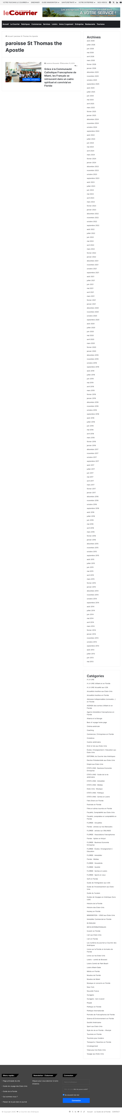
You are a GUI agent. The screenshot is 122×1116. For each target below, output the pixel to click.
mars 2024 (91, 155)
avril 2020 (90, 339)
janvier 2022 (91, 257)
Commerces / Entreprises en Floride (100, 734)
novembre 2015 (92, 548)
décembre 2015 (92, 544)
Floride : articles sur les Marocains (99, 827)
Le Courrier (15, 24)
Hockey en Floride (93, 911)
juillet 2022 (91, 233)
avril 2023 (90, 198)
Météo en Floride (93, 971)
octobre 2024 (92, 127)
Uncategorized (92, 1046)
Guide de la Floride (10, 1091)
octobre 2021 (92, 269)
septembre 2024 (93, 131)
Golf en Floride (92, 879)
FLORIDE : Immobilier (94, 855)
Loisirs (54, 24)
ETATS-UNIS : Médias (95, 785)
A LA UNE (90, 679)
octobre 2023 (92, 174)
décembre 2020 (93, 308)
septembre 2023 (93, 178)
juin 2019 (90, 379)
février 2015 (91, 583)
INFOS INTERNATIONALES (96, 927)
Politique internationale (95, 1011)
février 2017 (91, 489)
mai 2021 (90, 288)
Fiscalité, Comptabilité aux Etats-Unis (101, 812)
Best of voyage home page (97, 722)
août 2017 (90, 465)
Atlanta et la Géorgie (94, 718)
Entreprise (79, 24)
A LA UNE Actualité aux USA (97, 687)
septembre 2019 (93, 367)
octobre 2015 (92, 551)
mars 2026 (91, 60)
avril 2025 (90, 104)
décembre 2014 (92, 591)
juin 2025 (90, 96)
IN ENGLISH (91, 923)
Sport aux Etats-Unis (94, 1026)
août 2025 (90, 88)
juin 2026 (90, 49)
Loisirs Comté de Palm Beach (97, 963)
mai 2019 (90, 383)
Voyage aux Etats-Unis (95, 1054)
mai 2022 (90, 241)
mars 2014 (90, 626)
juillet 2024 (91, 139)
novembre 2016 (92, 500)
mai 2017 (90, 477)
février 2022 (91, 253)
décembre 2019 (92, 355)
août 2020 (90, 324)
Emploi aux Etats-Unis (95, 764)
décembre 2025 (93, 72)
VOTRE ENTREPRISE (86, 2)
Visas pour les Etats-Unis (96, 1050)
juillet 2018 (91, 422)
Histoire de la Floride (94, 903)
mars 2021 (90, 296)
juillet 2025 (91, 92)
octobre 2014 (92, 599)
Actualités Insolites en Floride (98, 695)
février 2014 (91, 630)
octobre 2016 (92, 504)
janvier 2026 (91, 68)
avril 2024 (90, 151)
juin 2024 (90, 143)
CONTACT (116, 1112)
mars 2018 (90, 438)
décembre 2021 (92, 261)
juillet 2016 (91, 516)
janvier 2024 (91, 162)
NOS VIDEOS (102, 2)
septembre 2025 (93, 84)
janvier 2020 (91, 351)
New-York (90, 987)
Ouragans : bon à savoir (95, 999)
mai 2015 (90, 571)
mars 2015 (90, 579)
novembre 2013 (92, 638)
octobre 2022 (92, 221)
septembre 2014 (93, 603)
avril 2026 (90, 56)
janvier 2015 (91, 587)
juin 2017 (90, 473)
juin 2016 (90, 520)
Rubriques (25, 24)
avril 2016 (90, 528)
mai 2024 (90, 147)
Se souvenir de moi (71, 1095)
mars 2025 (91, 107)
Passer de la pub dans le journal (15, 1102)
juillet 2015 (91, 563)
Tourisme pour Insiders (95, 1038)
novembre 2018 (92, 406)
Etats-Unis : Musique (95, 789)
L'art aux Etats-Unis (94, 935)
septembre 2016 (93, 508)
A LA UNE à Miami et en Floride (98, 683)
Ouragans (90, 995)
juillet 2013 (91, 654)
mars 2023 (91, 202)
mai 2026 (90, 52)
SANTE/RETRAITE (68, 2)
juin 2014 (90, 614)
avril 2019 (90, 386)
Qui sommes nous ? (10, 1097)
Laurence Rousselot (52, 63)
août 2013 (90, 650)
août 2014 (90, 606)
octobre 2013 (92, 642)
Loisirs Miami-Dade (94, 967)
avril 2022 (90, 245)
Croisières (90, 738)
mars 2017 (90, 485)
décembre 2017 (92, 449)
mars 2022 (91, 249)
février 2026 (91, 64)
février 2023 (91, 206)
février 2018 (91, 441)
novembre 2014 (92, 595)
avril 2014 (90, 622)
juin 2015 (90, 567)
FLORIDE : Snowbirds (94, 863)
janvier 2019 (91, 398)
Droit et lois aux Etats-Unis (97, 746)
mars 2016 (90, 532)
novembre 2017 (92, 453)
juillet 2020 (91, 328)
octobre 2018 (92, 410)
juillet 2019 (91, 375)
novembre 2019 (92, 359)
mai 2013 (90, 661)
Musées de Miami (93, 979)
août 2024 (90, 135)
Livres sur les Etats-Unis (96, 956)
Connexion (76, 1100)
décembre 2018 (92, 402)
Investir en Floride (93, 931)
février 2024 (91, 159)
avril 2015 (90, 575)
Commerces (36, 24)
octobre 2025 (92, 80)
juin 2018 (90, 426)
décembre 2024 (93, 119)
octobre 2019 (92, 363)
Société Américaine (94, 1022)
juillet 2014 (91, 610)
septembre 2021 (93, 272)
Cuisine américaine (94, 742)
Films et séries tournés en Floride (99, 808)
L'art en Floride (92, 939)
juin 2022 (90, 237)
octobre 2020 (92, 316)
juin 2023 (90, 190)
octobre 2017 (92, 457)
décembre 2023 (93, 166)
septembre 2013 (93, 646)
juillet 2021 (91, 280)
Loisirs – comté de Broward (97, 960)
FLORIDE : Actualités (94, 823)
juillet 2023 (91, 186)
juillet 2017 (91, 469)
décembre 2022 (93, 214)
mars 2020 (91, 343)
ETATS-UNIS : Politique (95, 793)
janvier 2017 (91, 493)
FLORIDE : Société (93, 867)
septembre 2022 (93, 225)
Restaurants (90, 24)
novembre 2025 (93, 76)
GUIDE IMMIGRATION (49, 2)
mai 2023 (90, 194)
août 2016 (90, 512)
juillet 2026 (91, 45)
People (89, 1003)
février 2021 (91, 300)
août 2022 (90, 229)
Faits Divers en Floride (95, 801)
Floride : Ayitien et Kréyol (96, 838)
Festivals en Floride (94, 804)
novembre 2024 (93, 123)
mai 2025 (90, 100)
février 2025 (91, 111)
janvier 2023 (91, 210)
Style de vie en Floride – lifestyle (99, 1030)
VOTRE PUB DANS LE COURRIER (15, 2)
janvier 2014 (91, 634)
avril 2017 (90, 481)
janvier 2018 (91, 445)
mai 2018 (90, 430)
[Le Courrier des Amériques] (20, 13)
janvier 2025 (91, 115)
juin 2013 (90, 658)
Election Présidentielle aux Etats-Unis (101, 760)
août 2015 (90, 559)
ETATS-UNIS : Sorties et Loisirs (98, 797)
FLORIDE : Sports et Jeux (96, 875)
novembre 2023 (93, 170)
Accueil (6, 24)
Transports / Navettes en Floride (99, 1042)
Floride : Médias (93, 859)
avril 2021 (90, 292)
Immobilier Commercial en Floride (99, 919)
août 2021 (90, 276)
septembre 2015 (93, 555)
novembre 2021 (92, 265)
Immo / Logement (66, 24)
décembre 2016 (92, 496)
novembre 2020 (93, 312)
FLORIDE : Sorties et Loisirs (97, 871)
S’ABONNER (35, 2)
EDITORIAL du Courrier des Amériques (101, 756)
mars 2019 (90, 390)
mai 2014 (90, 618)
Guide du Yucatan (93, 893)
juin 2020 (90, 331)
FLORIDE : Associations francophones (101, 834)
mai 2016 (90, 524)
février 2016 (91, 536)
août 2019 (90, 371)
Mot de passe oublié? (81, 1089)
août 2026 (90, 41)
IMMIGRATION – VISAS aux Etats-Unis (101, 915)
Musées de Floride (94, 975)
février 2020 (91, 347)
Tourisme (100, 24)
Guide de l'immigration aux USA (98, 883)
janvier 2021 (91, 304)
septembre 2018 (93, 414)
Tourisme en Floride (94, 1034)
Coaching (90, 730)
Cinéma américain (93, 726)
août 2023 (90, 182)
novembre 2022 (93, 217)
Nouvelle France (93, 991)
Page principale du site (11, 1081)
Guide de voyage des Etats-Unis (15, 1086)
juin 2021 (90, 284)
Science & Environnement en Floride (100, 1018)
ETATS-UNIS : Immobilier (96, 781)
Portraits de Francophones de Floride (101, 1015)
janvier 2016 (91, 540)
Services (46, 24)
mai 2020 (90, 335)
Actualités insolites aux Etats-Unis (99, 691)
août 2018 (90, 418)
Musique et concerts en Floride (98, 983)
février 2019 (91, 394)
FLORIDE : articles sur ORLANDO (99, 831)
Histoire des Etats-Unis (95, 907)
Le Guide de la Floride (102, 1112)
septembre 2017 (93, 461)
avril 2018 (90, 434)
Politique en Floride (94, 1007)
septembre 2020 (93, 320)
